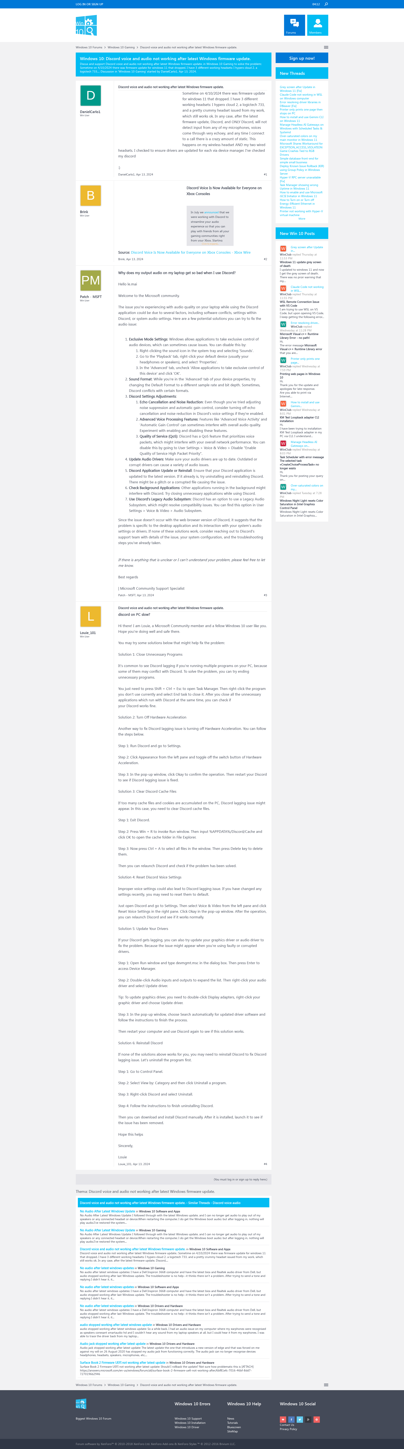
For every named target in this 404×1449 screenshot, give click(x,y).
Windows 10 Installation (190, 1423)
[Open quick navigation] (326, 47)
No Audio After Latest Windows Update (107, 1211)
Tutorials (232, 1423)
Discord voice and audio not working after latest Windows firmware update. (132, 1249)
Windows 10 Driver (187, 1427)
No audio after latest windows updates (107, 1268)
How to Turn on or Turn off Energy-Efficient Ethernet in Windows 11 (297, 203)
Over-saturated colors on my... (307, 487)
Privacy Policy (288, 1429)
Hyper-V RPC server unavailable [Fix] (300, 179)
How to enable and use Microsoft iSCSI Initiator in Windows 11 (301, 194)
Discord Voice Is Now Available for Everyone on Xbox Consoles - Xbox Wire (191, 252)
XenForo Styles (187, 1444)
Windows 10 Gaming (132, 71)
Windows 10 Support (188, 1418)
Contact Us (287, 1425)
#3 (265, 595)
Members (315, 32)
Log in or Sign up (89, 4)
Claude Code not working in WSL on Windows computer (301, 96)
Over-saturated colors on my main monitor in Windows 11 (298, 138)
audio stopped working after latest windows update (116, 1324)
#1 (265, 174)
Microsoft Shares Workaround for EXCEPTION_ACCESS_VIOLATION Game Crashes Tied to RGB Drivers (301, 149)
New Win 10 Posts (297, 233)
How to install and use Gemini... (305, 404)
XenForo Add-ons (162, 1444)
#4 (265, 1164)
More (302, 218)
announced (211, 212)
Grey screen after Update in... (307, 249)
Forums (291, 32)
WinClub (285, 254)
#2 (265, 259)
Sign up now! (302, 58)
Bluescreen (234, 1427)
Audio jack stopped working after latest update (113, 1343)
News (230, 1418)
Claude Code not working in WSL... (307, 289)
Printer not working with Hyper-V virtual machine (301, 213)
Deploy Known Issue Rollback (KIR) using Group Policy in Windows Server (302, 169)
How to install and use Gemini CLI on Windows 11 (301, 119)
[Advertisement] (149, 116)
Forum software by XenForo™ (113, 1444)
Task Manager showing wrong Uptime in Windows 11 (299, 187)
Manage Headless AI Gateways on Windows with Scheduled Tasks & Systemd (302, 128)
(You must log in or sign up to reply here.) (240, 1179)
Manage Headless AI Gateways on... (304, 444)
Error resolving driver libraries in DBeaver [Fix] (300, 104)
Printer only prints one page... (305, 360)
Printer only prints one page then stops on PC (301, 111)
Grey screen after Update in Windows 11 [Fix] (297, 89)
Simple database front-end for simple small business (299, 160)
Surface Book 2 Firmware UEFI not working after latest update (122, 1362)
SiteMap (232, 1431)
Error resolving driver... (305, 323)
